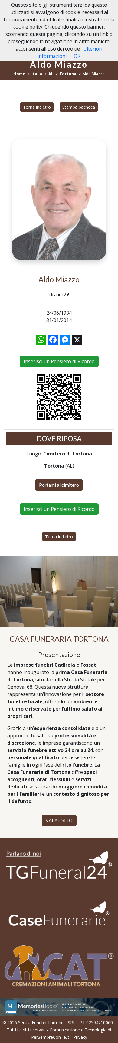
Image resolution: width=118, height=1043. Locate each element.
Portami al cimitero (59, 485)
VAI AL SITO (59, 820)
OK (77, 56)
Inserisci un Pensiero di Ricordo (59, 361)
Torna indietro (37, 107)
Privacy (80, 1037)
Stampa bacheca (78, 107)
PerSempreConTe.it (50, 1037)
